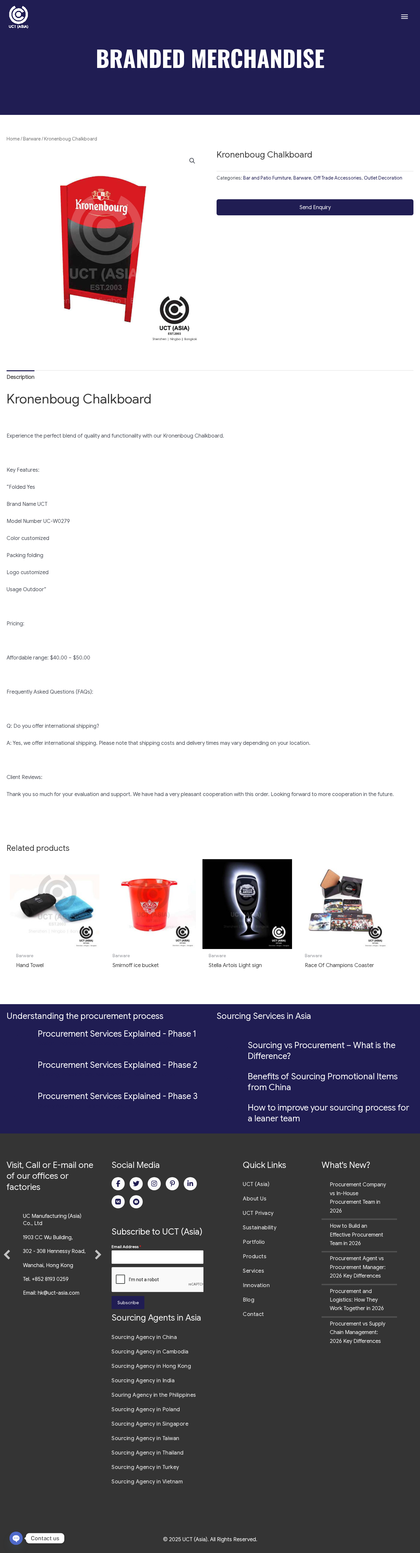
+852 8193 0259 (50, 1279)
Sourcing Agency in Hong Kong (151, 1366)
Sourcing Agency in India (143, 1380)
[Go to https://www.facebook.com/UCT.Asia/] (118, 1183)
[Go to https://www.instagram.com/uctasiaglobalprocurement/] (154, 1183)
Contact (253, 1314)
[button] (192, 161)
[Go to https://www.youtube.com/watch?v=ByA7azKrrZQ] (136, 1201)
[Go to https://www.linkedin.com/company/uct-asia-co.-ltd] (190, 1183)
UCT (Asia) (256, 1184)
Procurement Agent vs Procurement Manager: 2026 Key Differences (358, 1267)
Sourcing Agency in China (144, 1337)
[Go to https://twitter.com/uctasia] (136, 1183)
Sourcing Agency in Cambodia (150, 1351)
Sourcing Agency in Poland (146, 1409)
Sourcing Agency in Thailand (148, 1453)
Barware (32, 139)
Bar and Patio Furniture (267, 178)
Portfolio (254, 1242)
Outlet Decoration (383, 178)
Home (13, 139)
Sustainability (259, 1227)
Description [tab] (20, 377)
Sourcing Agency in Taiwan (145, 1438)
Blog (248, 1300)
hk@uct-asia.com (58, 1293)
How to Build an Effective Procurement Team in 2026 (356, 1235)
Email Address (126, 1246)
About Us (254, 1199)
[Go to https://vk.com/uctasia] (118, 1201)
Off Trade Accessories (337, 178)
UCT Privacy (258, 1213)
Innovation (256, 1285)
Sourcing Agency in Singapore (150, 1424)
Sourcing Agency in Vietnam (147, 1481)
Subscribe (128, 1302)
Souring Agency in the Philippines (154, 1395)
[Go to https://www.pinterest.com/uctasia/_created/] (172, 1183)
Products (254, 1256)
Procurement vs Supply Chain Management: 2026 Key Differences (357, 1333)
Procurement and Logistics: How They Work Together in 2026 (357, 1300)
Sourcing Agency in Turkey (145, 1467)
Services (253, 1271)
